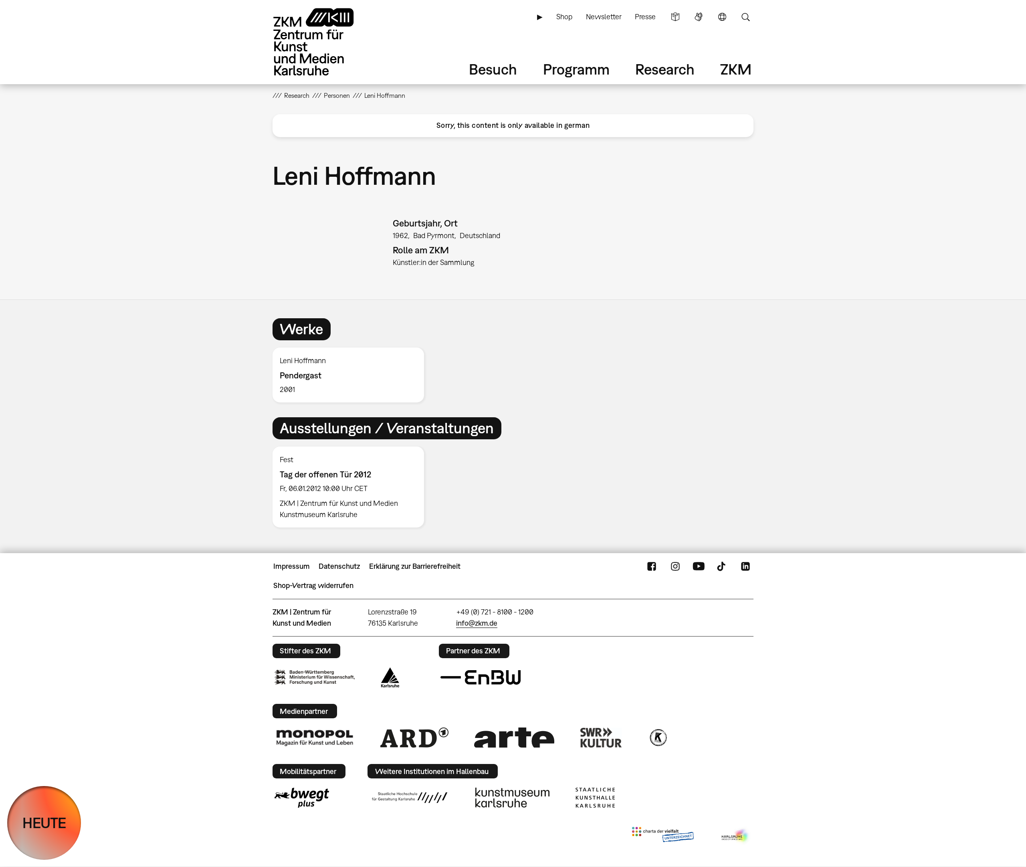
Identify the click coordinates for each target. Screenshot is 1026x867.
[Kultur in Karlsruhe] (658, 738)
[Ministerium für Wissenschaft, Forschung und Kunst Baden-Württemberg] (315, 677)
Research (665, 69)
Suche (745, 16)
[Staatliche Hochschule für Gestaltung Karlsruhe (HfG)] (410, 797)
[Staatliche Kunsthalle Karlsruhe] (595, 798)
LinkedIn (745, 566)
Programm (576, 69)
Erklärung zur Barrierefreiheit (414, 566)
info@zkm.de (476, 623)
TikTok (722, 566)
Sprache (722, 16)
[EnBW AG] (480, 677)
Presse (645, 16)
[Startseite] (325, 42)
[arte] (514, 737)
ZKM (735, 69)
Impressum (291, 566)
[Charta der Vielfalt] (662, 836)
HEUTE (44, 822)
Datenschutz (339, 566)
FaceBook (652, 566)
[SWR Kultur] (601, 738)
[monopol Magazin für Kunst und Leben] (315, 737)
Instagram (675, 566)
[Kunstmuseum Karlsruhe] (512, 798)
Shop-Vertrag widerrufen (313, 585)
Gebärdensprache (699, 16)
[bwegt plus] (302, 798)
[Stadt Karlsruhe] (390, 677)
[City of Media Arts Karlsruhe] (736, 836)
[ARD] (414, 738)
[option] (352, 375)
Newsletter (604, 16)
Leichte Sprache (675, 16)
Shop (564, 16)
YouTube (699, 566)
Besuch (493, 69)
